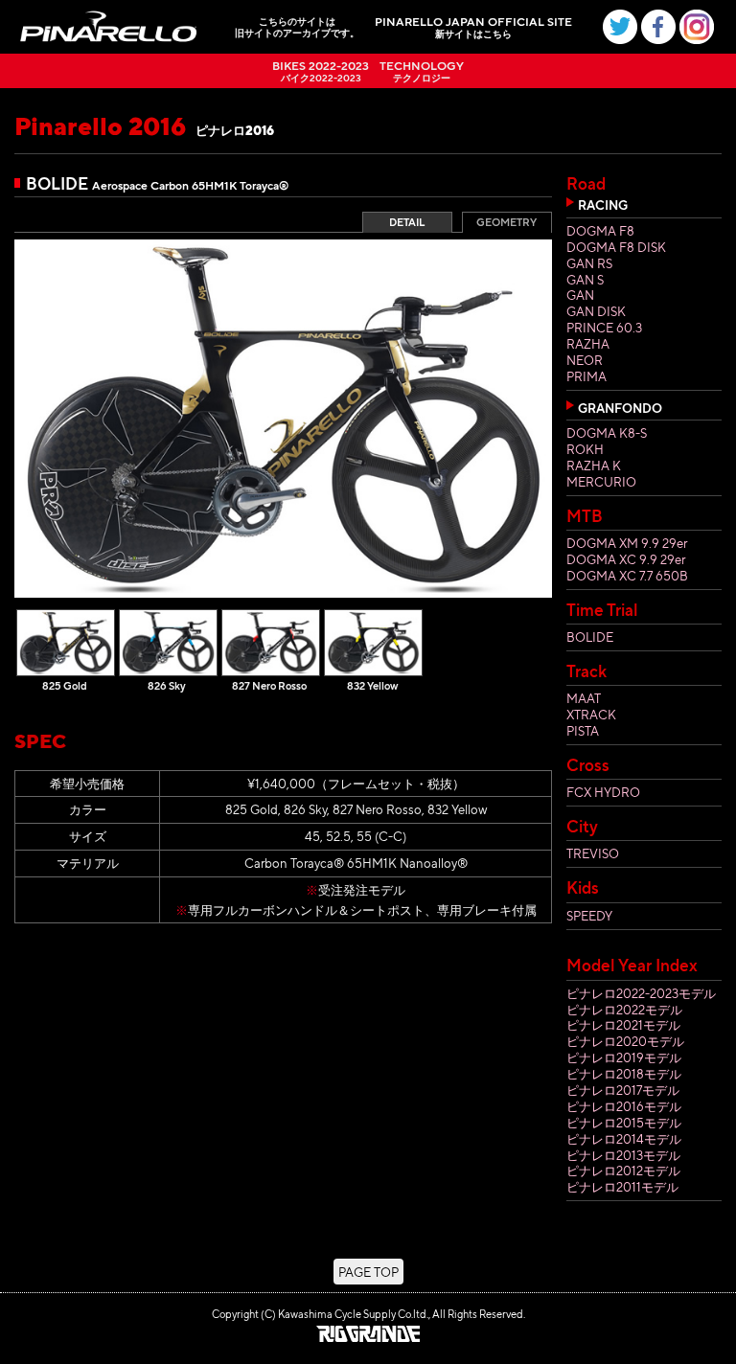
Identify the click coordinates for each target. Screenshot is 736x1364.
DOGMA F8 (600, 230)
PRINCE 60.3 (604, 327)
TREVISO (592, 853)
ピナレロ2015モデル (623, 1122)
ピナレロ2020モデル (625, 1041)
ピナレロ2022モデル (624, 1009)
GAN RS (589, 263)
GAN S (585, 279)
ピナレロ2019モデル (623, 1057)
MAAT (583, 698)
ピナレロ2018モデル (623, 1073)
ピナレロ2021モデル (623, 1024)
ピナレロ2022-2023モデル (641, 993)
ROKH (585, 449)
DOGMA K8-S (606, 432)
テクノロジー (422, 71)
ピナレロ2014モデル (623, 1138)
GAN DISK (596, 311)
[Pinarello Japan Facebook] (658, 27)
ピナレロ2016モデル (623, 1106)
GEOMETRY (506, 222)
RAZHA (588, 343)
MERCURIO (601, 481)
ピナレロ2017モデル (622, 1089)
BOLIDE (589, 636)
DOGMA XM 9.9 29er (626, 542)
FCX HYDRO (603, 792)
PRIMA (586, 376)
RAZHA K (593, 465)
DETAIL (407, 222)
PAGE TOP (368, 1271)
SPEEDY (589, 915)
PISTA (582, 730)
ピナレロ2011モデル (622, 1186)
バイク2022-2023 (320, 71)
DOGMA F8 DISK (616, 247)
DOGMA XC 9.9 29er (625, 559)
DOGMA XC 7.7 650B (627, 575)
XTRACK (591, 714)
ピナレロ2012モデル (623, 1170)
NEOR (584, 360)
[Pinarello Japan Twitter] (620, 27)
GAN (580, 294)
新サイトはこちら (473, 27)
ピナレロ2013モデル (623, 1155)
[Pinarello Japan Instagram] (696, 27)
